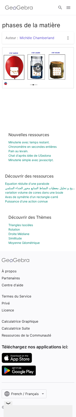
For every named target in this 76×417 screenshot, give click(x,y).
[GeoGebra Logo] (19, 7)
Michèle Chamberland (37, 38)
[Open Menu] (68, 7)
